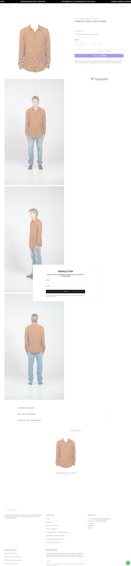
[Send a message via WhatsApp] (128, 563)
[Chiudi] (96, 267)
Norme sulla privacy (73, 295)
